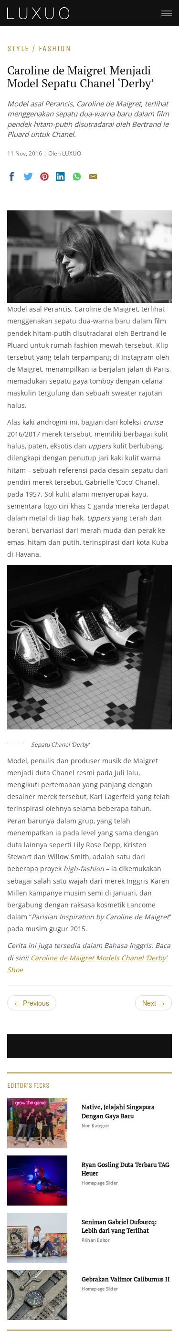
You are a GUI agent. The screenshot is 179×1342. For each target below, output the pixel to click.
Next (153, 1003)
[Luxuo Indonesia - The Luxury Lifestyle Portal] (38, 12)
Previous (31, 1003)
